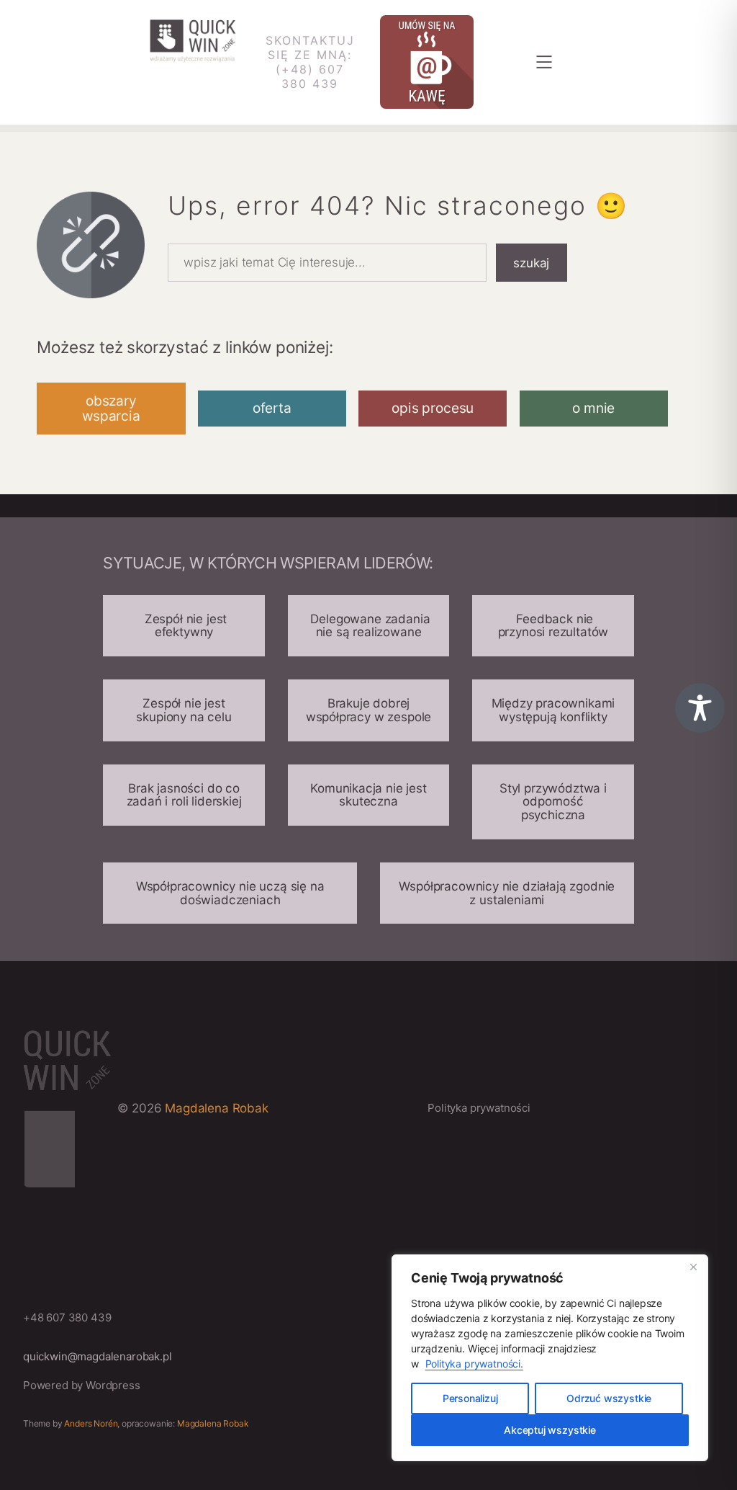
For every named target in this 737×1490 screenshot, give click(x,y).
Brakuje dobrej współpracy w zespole (369, 710)
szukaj (531, 263)
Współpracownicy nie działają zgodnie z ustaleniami (507, 893)
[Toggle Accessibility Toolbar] (700, 708)
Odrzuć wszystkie (608, 1398)
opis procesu (433, 408)
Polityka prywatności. (474, 1363)
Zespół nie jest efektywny (184, 626)
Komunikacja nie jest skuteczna (368, 795)
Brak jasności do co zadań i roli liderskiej (184, 795)
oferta (272, 408)
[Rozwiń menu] (544, 62)
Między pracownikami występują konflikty (553, 710)
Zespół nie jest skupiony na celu (183, 710)
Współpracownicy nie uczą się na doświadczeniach (230, 893)
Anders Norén (90, 1423)
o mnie (593, 408)
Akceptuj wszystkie (550, 1430)
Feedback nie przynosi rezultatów (553, 626)
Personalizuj (470, 1398)
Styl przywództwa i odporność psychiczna (553, 801)
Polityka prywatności (479, 1108)
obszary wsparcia (111, 408)
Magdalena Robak (216, 1108)
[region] (550, 1357)
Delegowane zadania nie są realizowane (368, 626)
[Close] (693, 1266)
